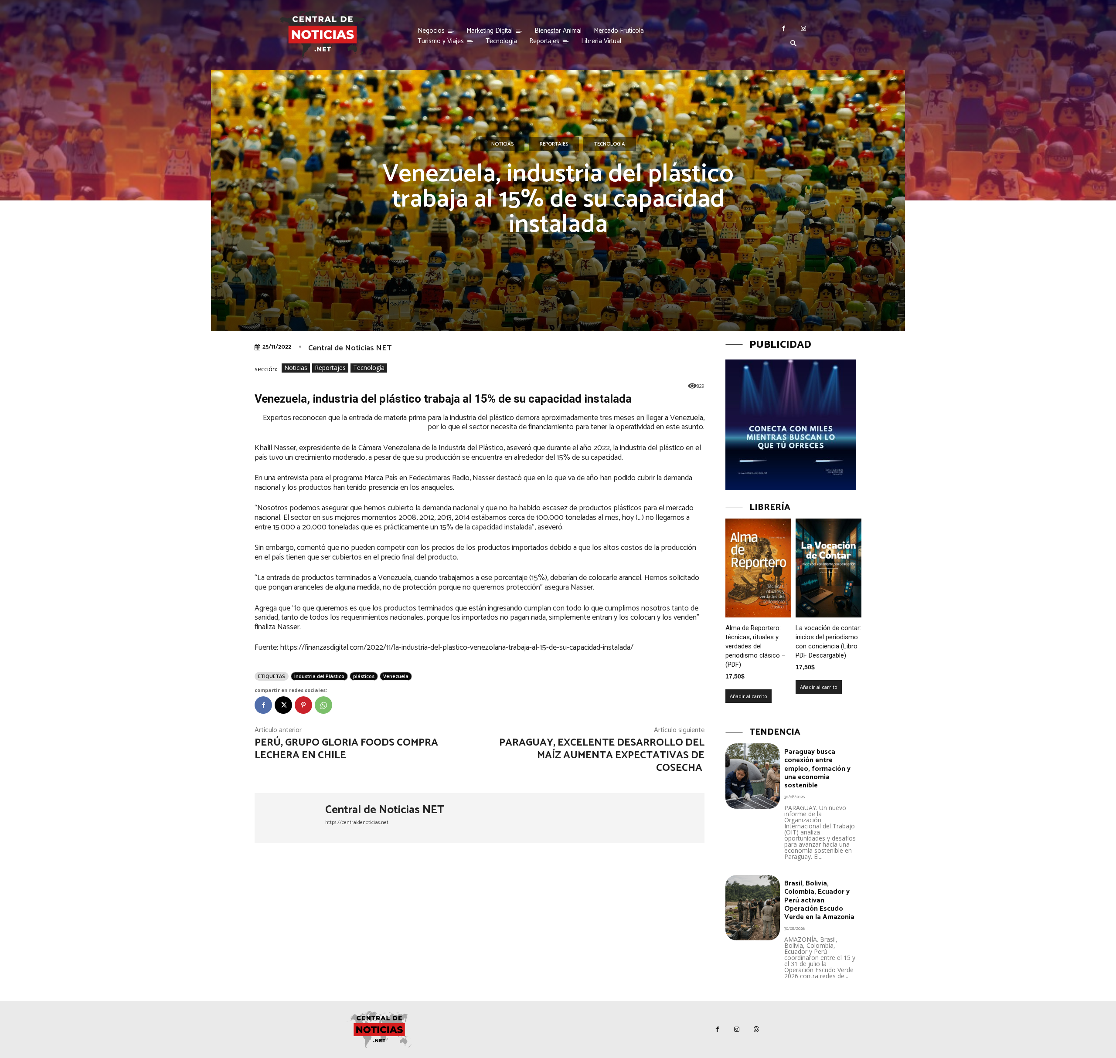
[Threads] (756, 1029)
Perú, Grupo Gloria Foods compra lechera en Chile (346, 749)
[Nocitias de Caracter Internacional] (322, 34)
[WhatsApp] (323, 705)
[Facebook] (783, 28)
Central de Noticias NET (349, 348)
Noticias (502, 144)
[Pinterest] (303, 705)
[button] (793, 44)
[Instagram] (803, 28)
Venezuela (395, 676)
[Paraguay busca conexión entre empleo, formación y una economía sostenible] (752, 776)
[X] (283, 705)
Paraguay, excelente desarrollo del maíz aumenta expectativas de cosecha (601, 755)
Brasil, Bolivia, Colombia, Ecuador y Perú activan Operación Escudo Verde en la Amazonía (819, 900)
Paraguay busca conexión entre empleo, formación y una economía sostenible (817, 768)
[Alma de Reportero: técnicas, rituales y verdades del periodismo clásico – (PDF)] (758, 568)
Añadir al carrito (748, 696)
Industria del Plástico (319, 676)
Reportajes (554, 144)
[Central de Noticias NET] (290, 818)
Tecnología (609, 144)
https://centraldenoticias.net (356, 822)
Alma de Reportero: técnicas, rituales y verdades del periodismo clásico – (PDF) (755, 646)
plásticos (363, 676)
